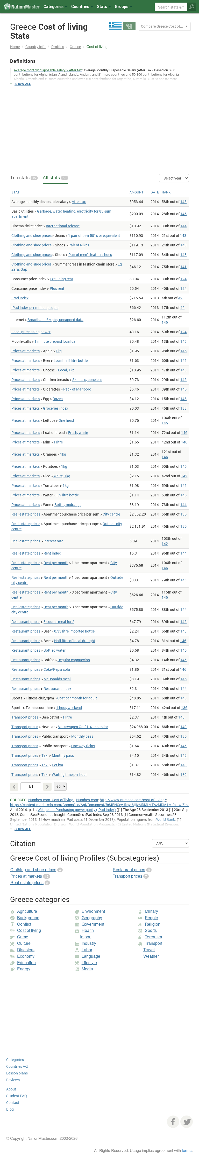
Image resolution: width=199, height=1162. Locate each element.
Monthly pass (82, 736)
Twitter (186, 1122)
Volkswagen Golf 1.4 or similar (83, 726)
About (11, 1089)
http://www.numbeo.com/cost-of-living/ (133, 799)
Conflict (24, 924)
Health (88, 930)
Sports (151, 930)
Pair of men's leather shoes (90, 254)
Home (15, 46)
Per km (57, 764)
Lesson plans (17, 1073)
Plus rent (57, 288)
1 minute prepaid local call (55, 341)
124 (183, 278)
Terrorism (153, 937)
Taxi (44, 755)
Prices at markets (25, 350)
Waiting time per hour (69, 774)
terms (187, 1150)
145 (183, 201)
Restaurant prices (25, 621)
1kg (59, 350)
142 (184, 475)
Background (28, 918)
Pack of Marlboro (77, 389)
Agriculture (27, 911)
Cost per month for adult (77, 698)
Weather (151, 956)
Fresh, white (78, 432)
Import (85, 937)
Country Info (35, 46)
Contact (12, 1102)
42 (180, 297)
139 (183, 774)
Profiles (57, 46)
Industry (89, 943)
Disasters (25, 950)
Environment (93, 911)
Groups (122, 6)
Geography (92, 918)
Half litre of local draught (74, 640)
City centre (111, 514)
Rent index (52, 553)
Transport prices (24, 717)
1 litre (58, 442)
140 (183, 726)
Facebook (173, 1122)
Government (93, 924)
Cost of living (29, 930)
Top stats (23, 177)
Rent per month (56, 562)
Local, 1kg (66, 370)
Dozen (58, 398)
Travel (149, 950)
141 (183, 266)
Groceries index (55, 408)
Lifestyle (89, 962)
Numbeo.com (87, 799)
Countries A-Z (17, 1066)
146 (183, 213)
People (151, 918)
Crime (22, 937)
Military (151, 911)
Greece (75, 46)
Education (26, 962)
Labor (87, 950)
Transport (153, 943)
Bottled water (55, 650)
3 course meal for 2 (59, 621)
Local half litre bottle (71, 360)
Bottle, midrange (67, 504)
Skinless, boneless (87, 379)
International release (63, 225)
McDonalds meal (57, 678)
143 (183, 235)
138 (183, 408)
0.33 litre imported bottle (74, 631)
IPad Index (20, 297)
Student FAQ (16, 1095)
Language (91, 956)
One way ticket (83, 745)
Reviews (13, 1079)
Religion (152, 924)
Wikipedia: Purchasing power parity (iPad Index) (77, 809)
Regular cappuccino (74, 659)
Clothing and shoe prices (31, 235)
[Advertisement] (99, 126)
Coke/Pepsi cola (57, 669)
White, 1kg (61, 475)
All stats (54, 177)
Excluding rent (61, 278)
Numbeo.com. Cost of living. (51, 799)
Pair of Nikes (78, 245)
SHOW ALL (23, 83)
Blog (10, 1109)
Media (87, 969)
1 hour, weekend (69, 707)
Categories (54, 6)
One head (66, 420)
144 (183, 225)
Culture (24, 943)
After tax (79, 201)
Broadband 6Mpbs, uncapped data (55, 319)
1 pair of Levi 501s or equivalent (94, 235)
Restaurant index (57, 688)
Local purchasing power (31, 331)
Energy (23, 969)
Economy (25, 956)
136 (183, 514)
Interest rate (53, 541)
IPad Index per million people (34, 307)
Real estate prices (25, 514)
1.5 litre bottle (67, 495)
